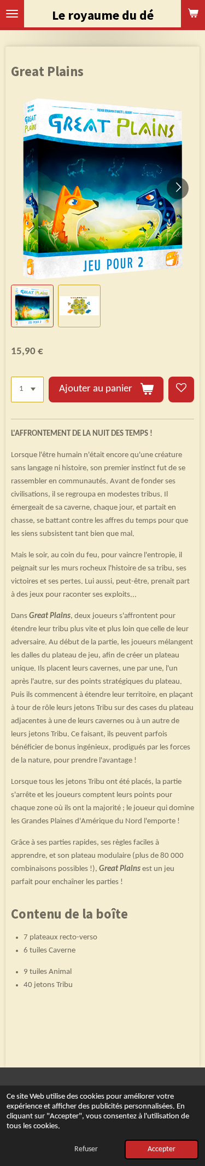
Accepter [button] (161, 1149)
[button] (32, 306)
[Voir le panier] (193, 13)
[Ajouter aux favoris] (181, 389)
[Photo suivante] (178, 188)
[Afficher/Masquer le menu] (12, 13)
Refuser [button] (86, 1149)
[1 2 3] (27, 389)
